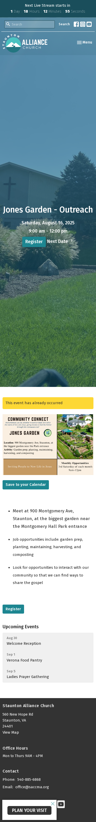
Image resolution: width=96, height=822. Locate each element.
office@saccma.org (32, 787)
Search (64, 24)
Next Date (58, 241)
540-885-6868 (29, 779)
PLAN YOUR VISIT (29, 810)
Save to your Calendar (26, 484)
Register (34, 241)
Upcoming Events (21, 627)
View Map (11, 732)
